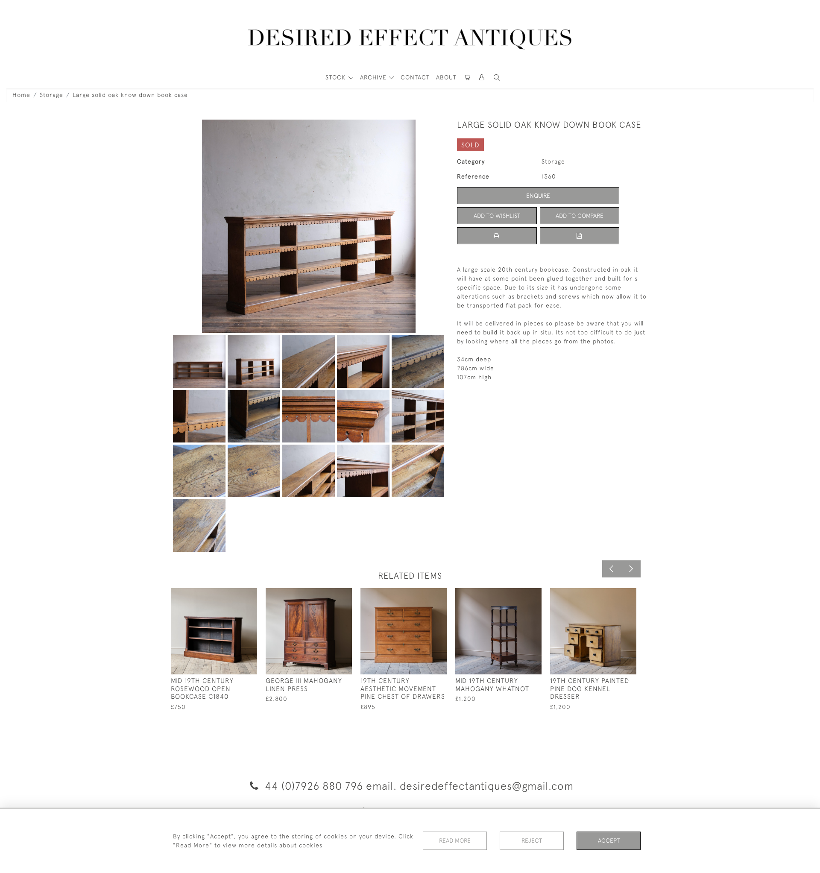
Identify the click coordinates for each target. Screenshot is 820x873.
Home (21, 94)
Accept (609, 840)
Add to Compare (579, 215)
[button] (482, 77)
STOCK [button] (336, 77)
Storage (51, 94)
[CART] (467, 77)
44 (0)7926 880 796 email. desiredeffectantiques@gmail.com (418, 785)
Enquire (538, 195)
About (446, 77)
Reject (531, 840)
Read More (455, 840)
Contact (415, 77)
